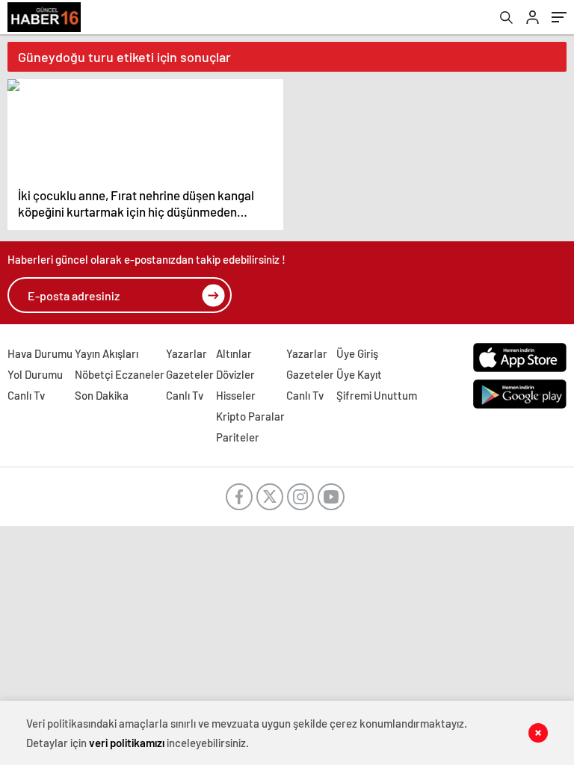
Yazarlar (186, 353)
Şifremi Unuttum (376, 395)
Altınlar (234, 353)
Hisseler (236, 395)
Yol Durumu (35, 374)
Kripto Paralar (250, 416)
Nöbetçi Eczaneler (119, 374)
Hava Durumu (39, 353)
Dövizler (235, 374)
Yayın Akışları (106, 353)
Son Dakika (102, 395)
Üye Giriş (357, 353)
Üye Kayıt (359, 374)
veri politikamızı (126, 742)
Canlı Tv (26, 395)
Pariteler (237, 437)
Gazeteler (190, 374)
